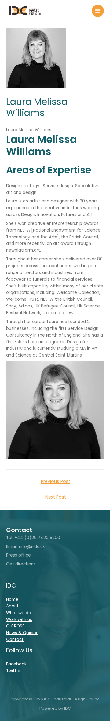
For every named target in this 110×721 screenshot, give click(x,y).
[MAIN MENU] (98, 11)
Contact (15, 639)
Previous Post (55, 481)
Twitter (13, 671)
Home (12, 599)
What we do (18, 613)
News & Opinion (22, 633)
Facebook (16, 664)
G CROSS (15, 626)
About (12, 606)
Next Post (55, 497)
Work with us (19, 620)
